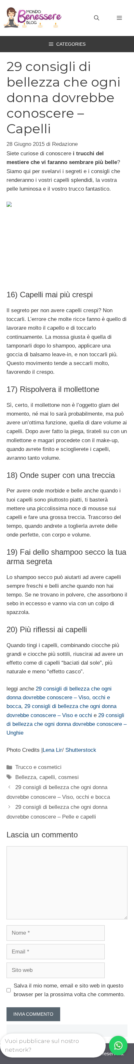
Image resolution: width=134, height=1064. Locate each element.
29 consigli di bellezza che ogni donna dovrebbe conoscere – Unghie (67, 724)
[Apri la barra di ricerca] (96, 18)
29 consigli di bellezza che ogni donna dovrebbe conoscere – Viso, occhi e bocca (59, 697)
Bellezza (25, 777)
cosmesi (68, 777)
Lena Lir (52, 750)
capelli (47, 777)
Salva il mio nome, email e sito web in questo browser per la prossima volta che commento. (69, 990)
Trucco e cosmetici (38, 767)
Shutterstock (80, 750)
